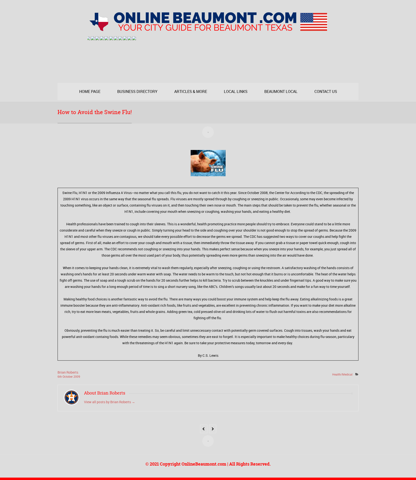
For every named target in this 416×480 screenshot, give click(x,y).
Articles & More (190, 91)
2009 (76, 376)
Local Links (235, 91)
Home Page (89, 91)
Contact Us (325, 91)
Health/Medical (342, 374)
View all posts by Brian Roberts (109, 402)
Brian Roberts (68, 372)
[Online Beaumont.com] (208, 29)
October (68, 376)
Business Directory (137, 91)
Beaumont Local (281, 91)
